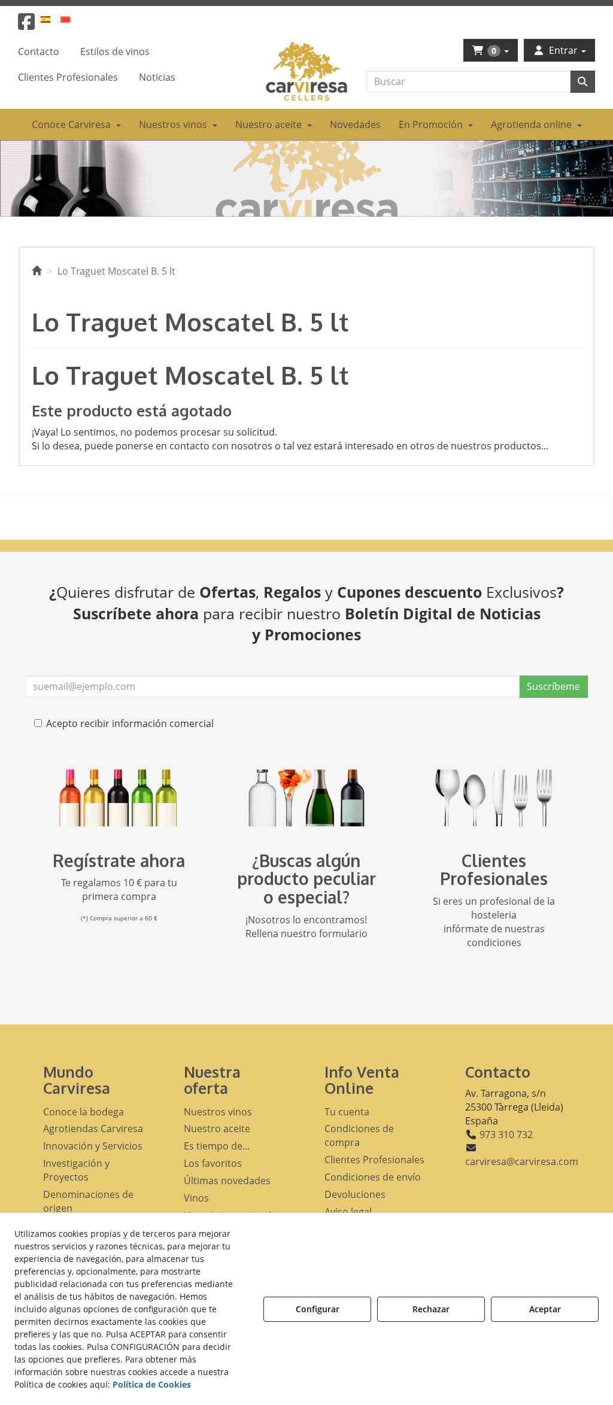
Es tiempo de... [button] (217, 1145)
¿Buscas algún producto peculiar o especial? (306, 879)
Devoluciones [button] (355, 1194)
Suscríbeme (553, 686)
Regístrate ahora (119, 860)
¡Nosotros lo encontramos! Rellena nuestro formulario (306, 926)
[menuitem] (52, 19)
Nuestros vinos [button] (218, 1111)
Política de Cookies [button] (152, 1384)
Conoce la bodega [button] (83, 1111)
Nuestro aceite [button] (217, 1128)
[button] (26, 25)
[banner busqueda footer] (306, 798)
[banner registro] (119, 798)
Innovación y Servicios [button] (92, 1145)
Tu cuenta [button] (346, 1111)
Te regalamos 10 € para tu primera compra (119, 889)
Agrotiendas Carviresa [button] (93, 1128)
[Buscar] (582, 82)
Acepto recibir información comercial (130, 723)
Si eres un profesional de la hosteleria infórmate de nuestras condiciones (494, 922)
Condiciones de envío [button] (372, 1177)
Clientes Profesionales (494, 870)
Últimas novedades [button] (227, 1180)
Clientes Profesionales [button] (374, 1159)
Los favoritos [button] (213, 1163)
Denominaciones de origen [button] (88, 1201)
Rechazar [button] (431, 1309)
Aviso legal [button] (348, 1211)
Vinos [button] (196, 1198)
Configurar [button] (317, 1309)
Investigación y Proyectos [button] (76, 1170)
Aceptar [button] (545, 1309)
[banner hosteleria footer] (494, 798)
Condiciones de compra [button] (359, 1135)
